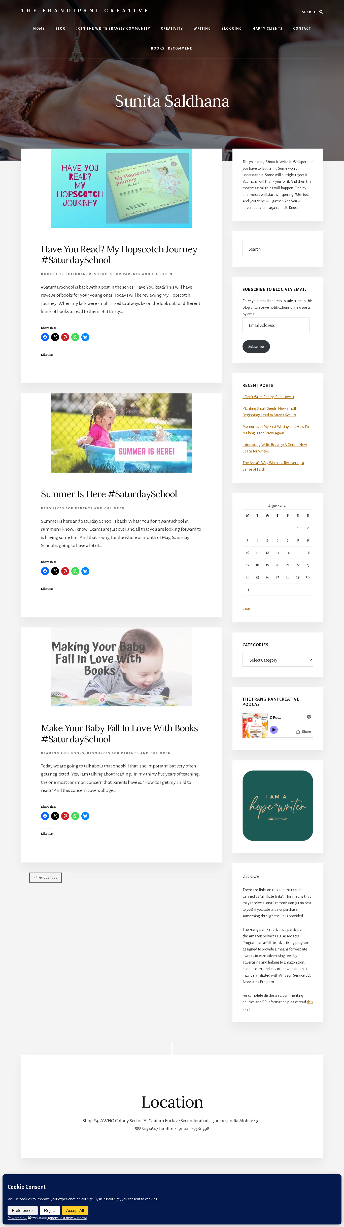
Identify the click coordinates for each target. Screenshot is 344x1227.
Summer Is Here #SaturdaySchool (109, 494)
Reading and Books (62, 753)
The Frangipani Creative (85, 10)
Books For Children (63, 274)
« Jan (246, 609)
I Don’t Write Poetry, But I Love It (268, 397)
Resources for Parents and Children (131, 274)
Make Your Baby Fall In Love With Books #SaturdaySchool (119, 733)
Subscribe (256, 347)
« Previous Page (45, 877)
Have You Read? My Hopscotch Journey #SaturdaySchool (119, 254)
